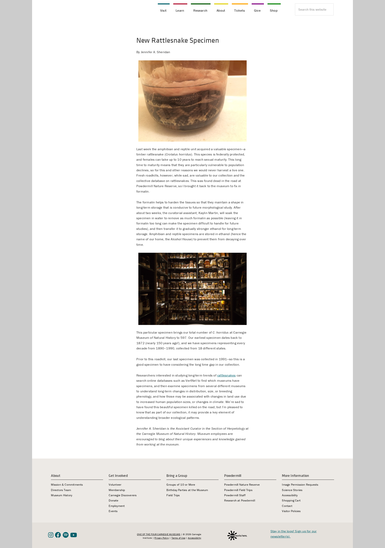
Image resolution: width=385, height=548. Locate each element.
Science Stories (292, 490)
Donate (113, 500)
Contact (287, 506)
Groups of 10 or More (180, 484)
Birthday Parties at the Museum (187, 490)
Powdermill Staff (235, 495)
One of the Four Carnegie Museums (158, 534)
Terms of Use (178, 537)
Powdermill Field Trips (238, 490)
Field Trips (173, 495)
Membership (117, 490)
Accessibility (290, 495)
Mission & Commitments (67, 484)
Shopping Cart (291, 500)
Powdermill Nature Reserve (242, 484)
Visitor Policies (291, 511)
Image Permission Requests (300, 484)
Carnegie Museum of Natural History (68, 10)
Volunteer (115, 484)
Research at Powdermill (239, 500)
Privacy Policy (161, 537)
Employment (117, 506)
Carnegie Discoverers (123, 495)
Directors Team (61, 490)
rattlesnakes (226, 375)
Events (113, 511)
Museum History (61, 495)
